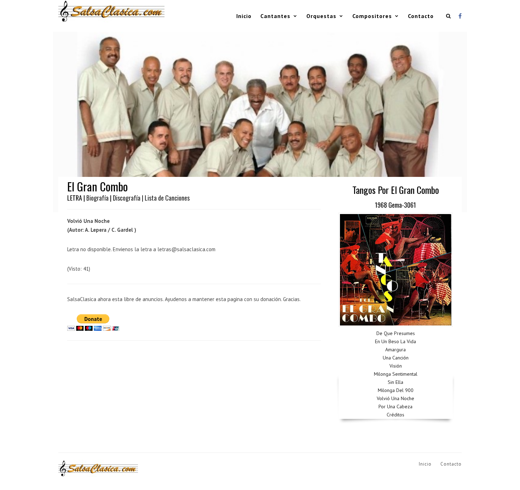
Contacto (421, 15)
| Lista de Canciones (166, 197)
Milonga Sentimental (395, 374)
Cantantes (275, 15)
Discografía (126, 197)
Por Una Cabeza (395, 406)
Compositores (372, 15)
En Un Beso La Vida (395, 341)
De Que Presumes (395, 333)
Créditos (395, 414)
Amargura (395, 349)
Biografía (97, 197)
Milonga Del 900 (396, 390)
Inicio (244, 15)
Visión (395, 366)
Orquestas (321, 15)
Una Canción (396, 357)
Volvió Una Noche (395, 398)
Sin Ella (395, 382)
